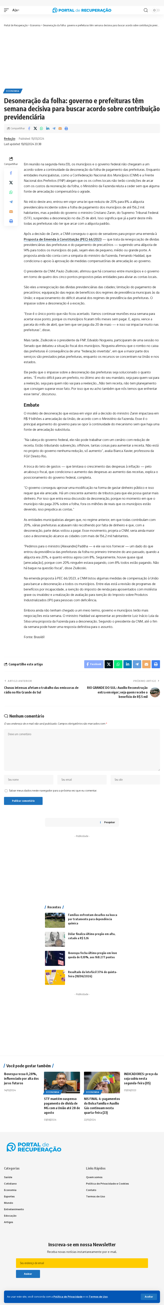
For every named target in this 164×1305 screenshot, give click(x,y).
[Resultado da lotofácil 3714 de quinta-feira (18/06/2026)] (55, 977)
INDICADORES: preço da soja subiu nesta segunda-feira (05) (141, 1078)
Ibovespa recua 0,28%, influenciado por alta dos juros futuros (21, 1078)
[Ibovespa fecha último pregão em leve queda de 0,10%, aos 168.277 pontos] (55, 958)
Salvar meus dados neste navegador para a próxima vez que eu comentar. (53, 790)
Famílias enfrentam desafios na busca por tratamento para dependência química (92, 919)
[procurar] (146, 10)
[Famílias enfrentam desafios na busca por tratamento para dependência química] (55, 920)
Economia (12, 91)
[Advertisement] (82, 57)
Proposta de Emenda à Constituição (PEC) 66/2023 (63, 239)
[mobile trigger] (7, 10)
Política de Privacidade (68, 1296)
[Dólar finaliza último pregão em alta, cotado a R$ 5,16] (55, 939)
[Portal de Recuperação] (82, 10)
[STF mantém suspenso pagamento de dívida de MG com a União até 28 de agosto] (62, 1082)
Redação (9, 138)
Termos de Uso (98, 1296)
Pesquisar (109, 822)
